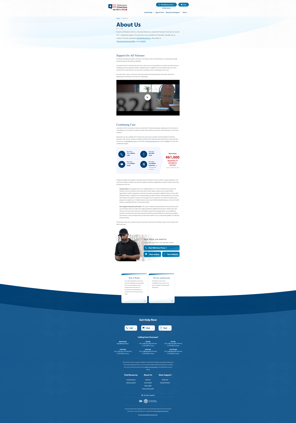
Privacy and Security (148, 389)
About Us (148, 379)
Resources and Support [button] (172, 12)
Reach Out (165, 379)
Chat (184, 4)
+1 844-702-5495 (171, 343)
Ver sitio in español (149, 395)
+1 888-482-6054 (146, 351)
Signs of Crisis (159, 12)
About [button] (184, 12)
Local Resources (131, 379)
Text (172, 254)
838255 (169, 8)
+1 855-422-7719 (121, 351)
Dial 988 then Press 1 (167, 4)
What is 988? (148, 386)
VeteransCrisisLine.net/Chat (125, 41)
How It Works (148, 383)
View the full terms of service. (161, 411)
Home (118, 18)
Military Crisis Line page (151, 367)
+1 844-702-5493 (146, 343)
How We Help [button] (148, 12)
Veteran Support (131, 383)
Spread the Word (165, 383)
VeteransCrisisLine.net (152, 141)
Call (131, 328)
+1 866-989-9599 (171, 351)
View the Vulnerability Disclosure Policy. (148, 415)
